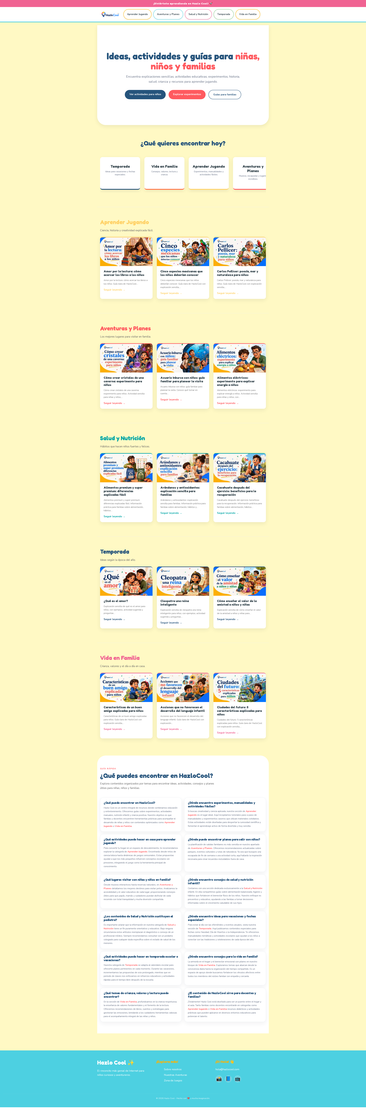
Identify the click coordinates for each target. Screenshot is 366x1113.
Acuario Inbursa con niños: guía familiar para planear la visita (182, 379)
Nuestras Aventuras (175, 1075)
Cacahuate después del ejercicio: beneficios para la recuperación (236, 491)
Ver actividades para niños (145, 94)
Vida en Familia (247, 14)
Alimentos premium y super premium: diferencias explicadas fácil (123, 491)
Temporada (223, 14)
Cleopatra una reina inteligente (174, 602)
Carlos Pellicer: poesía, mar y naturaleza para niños (237, 273)
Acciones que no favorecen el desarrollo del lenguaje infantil (182, 709)
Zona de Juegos (173, 1080)
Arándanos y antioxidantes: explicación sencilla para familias (180, 491)
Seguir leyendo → (114, 289)
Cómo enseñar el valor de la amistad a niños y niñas (237, 602)
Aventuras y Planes (168, 14)
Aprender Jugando (137, 14)
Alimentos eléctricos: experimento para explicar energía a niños (236, 381)
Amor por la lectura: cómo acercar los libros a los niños (124, 273)
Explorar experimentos (187, 94)
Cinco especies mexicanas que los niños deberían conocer (181, 273)
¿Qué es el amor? (116, 601)
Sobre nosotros (173, 1069)
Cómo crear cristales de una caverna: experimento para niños (124, 381)
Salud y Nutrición (198, 14)
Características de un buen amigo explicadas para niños (123, 709)
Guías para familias (224, 94)
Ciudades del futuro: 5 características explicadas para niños (239, 710)
